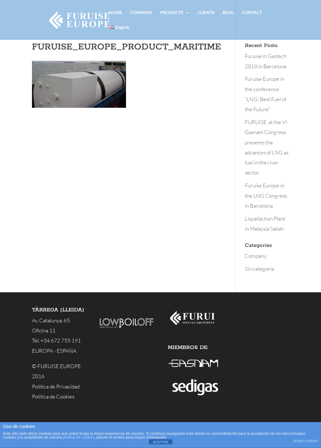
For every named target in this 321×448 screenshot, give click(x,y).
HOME (115, 12)
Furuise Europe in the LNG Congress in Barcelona (266, 195)
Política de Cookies (53, 396)
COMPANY (141, 12)
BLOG (228, 12)
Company (255, 256)
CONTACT (252, 12)
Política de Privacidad (56, 386)
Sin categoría (259, 268)
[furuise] (194, 326)
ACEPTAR (160, 442)
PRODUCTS (171, 12)
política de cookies (79, 437)
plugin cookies (305, 441)
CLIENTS (206, 12)
